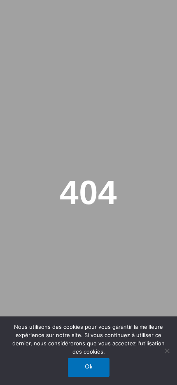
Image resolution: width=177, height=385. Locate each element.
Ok (89, 367)
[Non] (167, 351)
